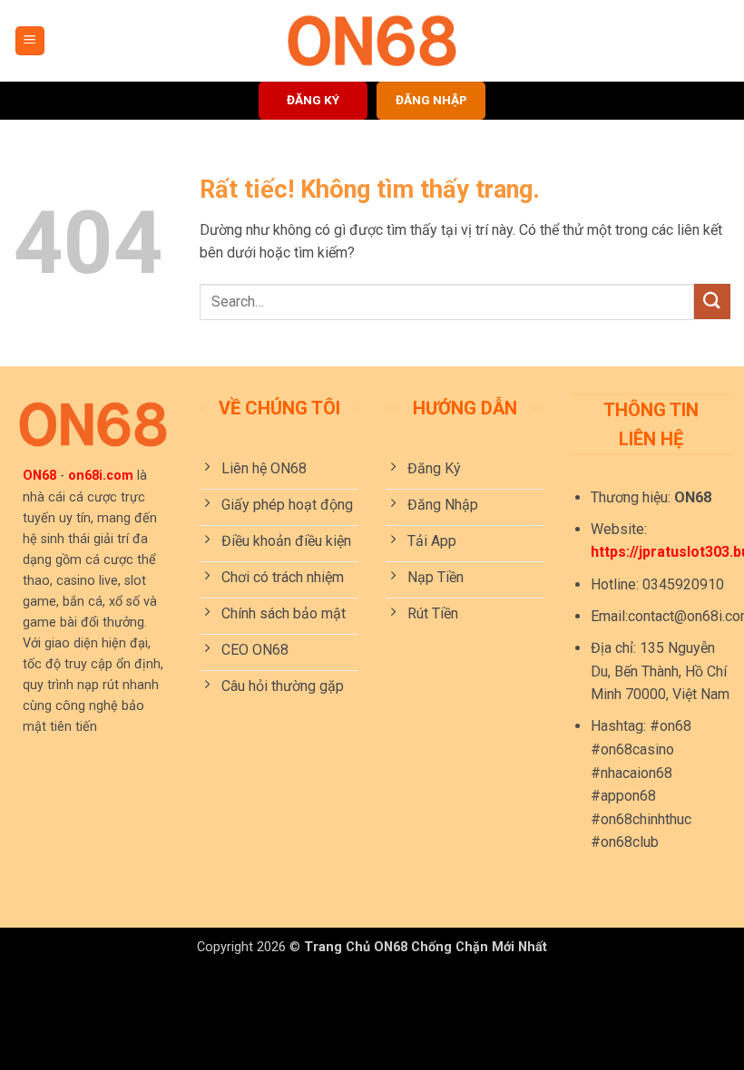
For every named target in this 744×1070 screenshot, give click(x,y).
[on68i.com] (372, 40)
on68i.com (100, 475)
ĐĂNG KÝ (313, 99)
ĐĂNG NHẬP (431, 99)
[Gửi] (712, 301)
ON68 (39, 475)
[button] (29, 41)
